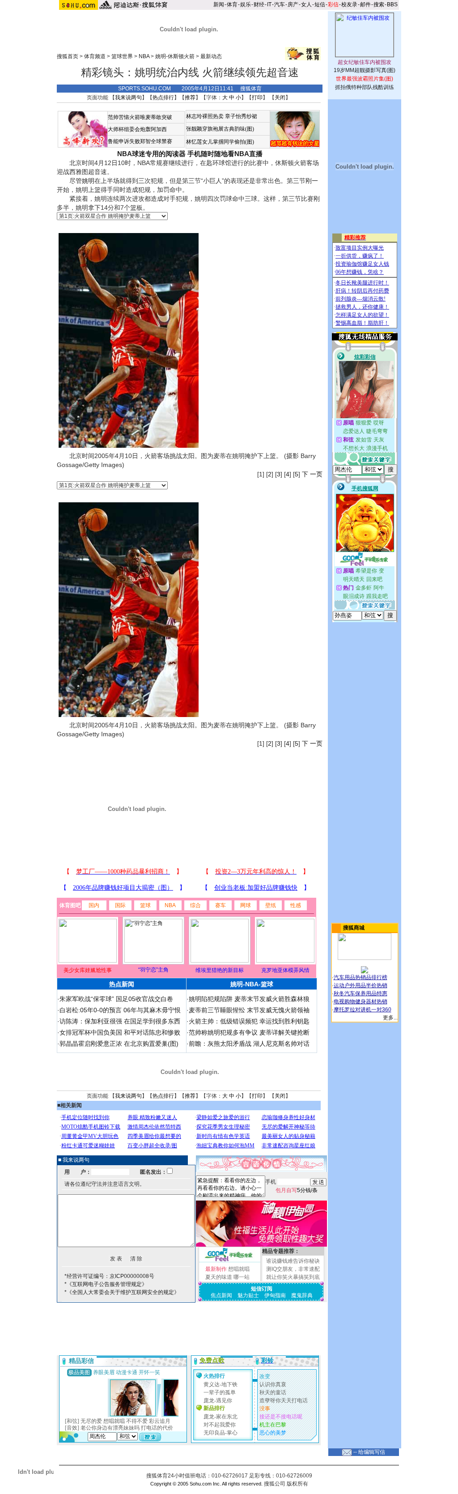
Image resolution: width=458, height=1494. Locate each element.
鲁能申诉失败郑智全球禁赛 (140, 141)
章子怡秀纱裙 (241, 116)
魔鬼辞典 (302, 1295)
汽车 (279, 4)
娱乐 (245, 4)
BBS (392, 4)
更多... (390, 1017)
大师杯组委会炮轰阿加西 (137, 129)
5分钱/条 (297, 1190)
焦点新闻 (221, 1295)
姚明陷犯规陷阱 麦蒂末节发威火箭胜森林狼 (249, 998)
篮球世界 (122, 56)
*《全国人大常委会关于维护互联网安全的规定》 (121, 1292)
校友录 (349, 4)
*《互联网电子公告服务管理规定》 (105, 1284)
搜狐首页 (67, 56)
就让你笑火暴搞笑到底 (293, 1277)
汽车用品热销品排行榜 (360, 977)
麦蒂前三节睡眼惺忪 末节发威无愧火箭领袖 (249, 1010)
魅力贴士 (248, 1295)
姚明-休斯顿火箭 (175, 56)
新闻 (218, 4)
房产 (293, 4)
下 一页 (312, 474)
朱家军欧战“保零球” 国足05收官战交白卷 (116, 998)
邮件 (365, 4)
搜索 (378, 4)
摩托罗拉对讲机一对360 (362, 1009)
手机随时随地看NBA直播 (225, 153)
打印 (257, 97)
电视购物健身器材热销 (360, 1001)
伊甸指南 (275, 1295)
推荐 (190, 97)
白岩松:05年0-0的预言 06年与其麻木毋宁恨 (120, 1010)
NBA (144, 56)
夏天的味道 (218, 1277)
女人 (306, 4)
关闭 (280, 97)
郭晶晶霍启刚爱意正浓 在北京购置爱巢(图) (118, 1043)
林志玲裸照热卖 (205, 116)
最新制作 (216, 1269)
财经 (259, 4)
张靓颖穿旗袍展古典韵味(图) (220, 129)
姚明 (88, 180)
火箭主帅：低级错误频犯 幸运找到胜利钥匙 (249, 1021)
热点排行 (163, 97)
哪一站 (241, 1277)
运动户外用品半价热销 (360, 985)
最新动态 (211, 56)
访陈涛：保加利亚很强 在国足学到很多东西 (119, 1021)
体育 (232, 4)
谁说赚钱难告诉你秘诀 (293, 1261)
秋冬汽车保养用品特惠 (360, 993)
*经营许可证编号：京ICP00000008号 (109, 1276)
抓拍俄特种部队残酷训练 (364, 87)
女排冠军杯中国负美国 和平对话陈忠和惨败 (119, 1032)
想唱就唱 (239, 1269)
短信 (319, 4)
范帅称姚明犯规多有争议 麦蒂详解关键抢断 (249, 1032)
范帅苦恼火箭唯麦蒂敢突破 (140, 117)
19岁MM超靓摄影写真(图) (364, 70)
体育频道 (95, 56)
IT (269, 4)
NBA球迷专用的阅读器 (151, 153)
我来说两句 (128, 97)
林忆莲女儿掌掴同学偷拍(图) (220, 142)
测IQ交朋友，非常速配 (293, 1269)
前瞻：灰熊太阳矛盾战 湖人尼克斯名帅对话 (249, 1043)
